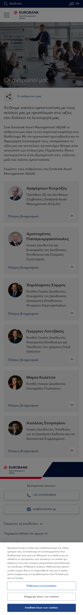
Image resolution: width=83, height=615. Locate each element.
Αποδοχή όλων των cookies (41, 607)
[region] (41, 578)
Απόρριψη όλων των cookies (41, 596)
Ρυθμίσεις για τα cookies (41, 585)
